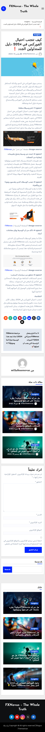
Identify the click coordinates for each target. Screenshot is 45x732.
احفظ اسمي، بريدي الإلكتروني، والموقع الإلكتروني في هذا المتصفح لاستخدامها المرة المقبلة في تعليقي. (23, 542)
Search (38, 562)
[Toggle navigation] (43, 8)
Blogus (39, 726)
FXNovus (8, 225)
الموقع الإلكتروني (35, 530)
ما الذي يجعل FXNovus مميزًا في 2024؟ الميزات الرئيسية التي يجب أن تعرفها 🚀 (31, 340)
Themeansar (23, 729)
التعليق (38, 482)
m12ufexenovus (29, 54)
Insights (37, 35)
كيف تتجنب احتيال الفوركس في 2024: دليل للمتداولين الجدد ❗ (23, 44)
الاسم (39, 515)
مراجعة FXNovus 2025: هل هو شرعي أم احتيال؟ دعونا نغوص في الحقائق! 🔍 (25, 658)
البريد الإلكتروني (35, 522)
